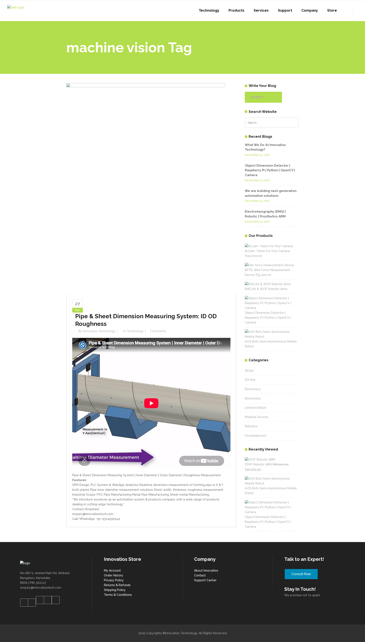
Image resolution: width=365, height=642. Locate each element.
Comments (158, 331)
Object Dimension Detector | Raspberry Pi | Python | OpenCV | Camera (270, 170)
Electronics (253, 389)
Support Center (205, 580)
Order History (113, 575)
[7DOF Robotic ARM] (260, 459)
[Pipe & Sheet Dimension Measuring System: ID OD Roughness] (145, 188)
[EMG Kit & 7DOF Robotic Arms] (268, 284)
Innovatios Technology (99, 331)
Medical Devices (256, 417)
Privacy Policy (114, 580)
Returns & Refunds (117, 585)
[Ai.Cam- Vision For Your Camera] (269, 246)
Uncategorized (255, 435)
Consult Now (301, 574)
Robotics (251, 426)
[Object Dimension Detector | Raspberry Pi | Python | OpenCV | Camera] (272, 308)
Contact (200, 575)
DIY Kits (250, 380)
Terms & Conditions (118, 594)
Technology (135, 331)
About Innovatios (206, 570)
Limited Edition (255, 407)
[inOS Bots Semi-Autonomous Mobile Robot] (272, 336)
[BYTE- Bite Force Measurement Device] (269, 265)
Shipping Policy (115, 590)
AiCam (249, 370)
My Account (112, 570)
